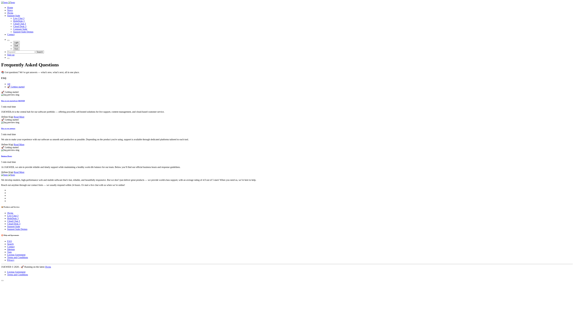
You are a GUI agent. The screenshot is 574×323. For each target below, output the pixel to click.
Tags (9, 252)
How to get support (8, 128)
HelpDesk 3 (19, 21)
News (10, 10)
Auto (16, 49)
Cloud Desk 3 (19, 26)
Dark (16, 46)
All (8, 84)
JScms (10, 13)
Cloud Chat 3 (19, 23)
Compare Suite (20, 29)
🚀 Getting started (16, 87)
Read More (19, 117)
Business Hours (6, 156)
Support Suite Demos (23, 32)
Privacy (10, 260)
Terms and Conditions (17, 257)
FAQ (9, 241)
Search (40, 52)
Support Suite (13, 15)
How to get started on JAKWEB (13, 101)
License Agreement (16, 254)
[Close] (2, 280)
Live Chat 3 (18, 18)
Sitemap (11, 249)
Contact (10, 34)
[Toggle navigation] (8, 58)
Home (10, 7)
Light (16, 42)
